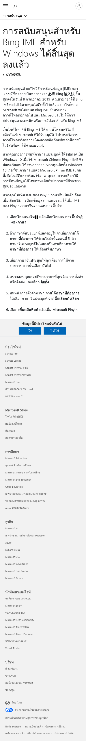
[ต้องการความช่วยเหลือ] (15, 5)
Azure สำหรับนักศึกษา (17, 508)
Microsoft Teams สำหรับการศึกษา (23, 472)
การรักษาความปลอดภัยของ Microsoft (25, 535)
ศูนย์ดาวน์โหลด (13, 423)
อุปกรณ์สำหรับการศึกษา (18, 465)
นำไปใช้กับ (13, 75)
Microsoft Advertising (16, 564)
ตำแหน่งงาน (11, 668)
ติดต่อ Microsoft (13, 726)
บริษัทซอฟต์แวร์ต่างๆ (16, 641)
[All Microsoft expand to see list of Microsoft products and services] (5, 6)
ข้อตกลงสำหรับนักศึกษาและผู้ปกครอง (25, 501)
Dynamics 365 (12, 549)
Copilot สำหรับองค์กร (16, 367)
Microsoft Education (16, 458)
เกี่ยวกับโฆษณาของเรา (39, 733)
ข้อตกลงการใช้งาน (55, 726)
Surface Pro (11, 353)
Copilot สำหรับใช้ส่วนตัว (18, 374)
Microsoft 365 (12, 382)
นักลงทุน (10, 690)
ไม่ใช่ (55, 330)
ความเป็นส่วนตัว (34, 726)
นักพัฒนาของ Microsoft (18, 598)
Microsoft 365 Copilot (16, 571)
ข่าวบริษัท (10, 675)
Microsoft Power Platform (18, 634)
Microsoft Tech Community (19, 619)
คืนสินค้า (10, 430)
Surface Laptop (13, 360)
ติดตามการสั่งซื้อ (14, 437)
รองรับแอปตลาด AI (15, 612)
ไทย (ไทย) (17, 702)
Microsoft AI (11, 528)
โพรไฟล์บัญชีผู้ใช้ (14, 416)
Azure (8, 542)
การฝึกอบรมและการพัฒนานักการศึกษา (26, 493)
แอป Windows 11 (14, 396)
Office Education (14, 486)
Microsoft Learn (13, 605)
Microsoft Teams (14, 578)
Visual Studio (12, 648)
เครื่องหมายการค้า (14, 733)
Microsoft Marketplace (17, 627)
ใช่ (30, 330)
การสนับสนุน (13, 15)
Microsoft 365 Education (18, 479)
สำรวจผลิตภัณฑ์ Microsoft (19, 389)
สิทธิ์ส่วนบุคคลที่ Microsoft (19, 682)
